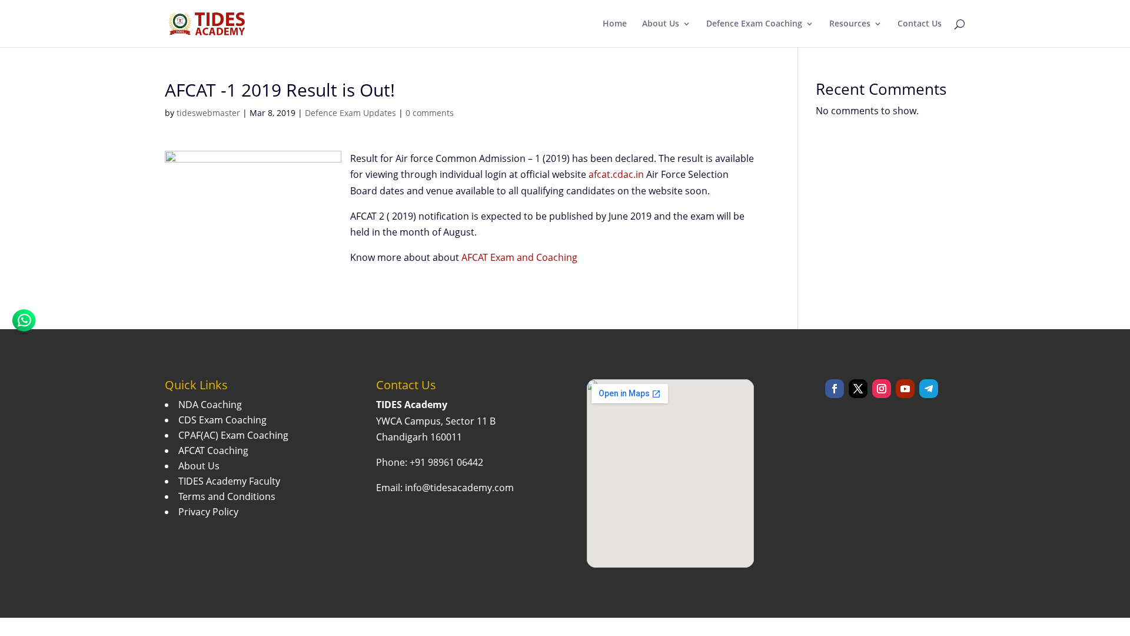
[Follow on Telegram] (928, 388)
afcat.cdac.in (616, 174)
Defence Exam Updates (350, 112)
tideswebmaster (208, 112)
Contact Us (920, 24)
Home (615, 24)
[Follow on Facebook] (834, 388)
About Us (660, 24)
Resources (849, 24)
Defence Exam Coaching (754, 24)
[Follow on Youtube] (905, 388)
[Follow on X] (858, 388)
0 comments (430, 112)
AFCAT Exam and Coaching (519, 257)
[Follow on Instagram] (881, 388)
